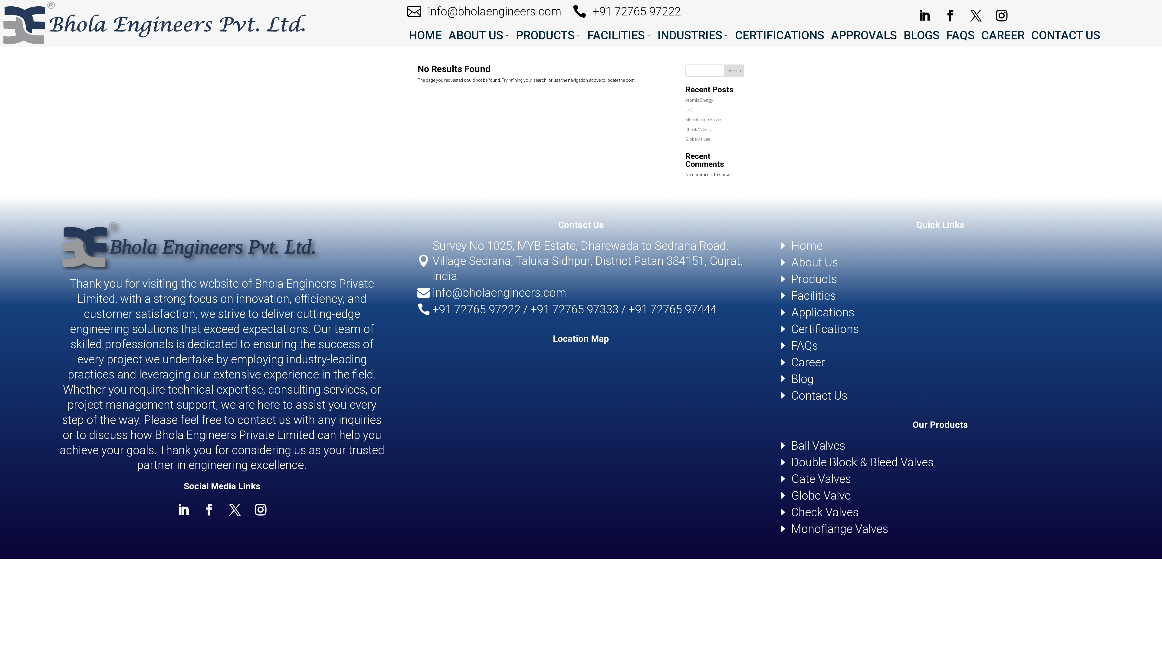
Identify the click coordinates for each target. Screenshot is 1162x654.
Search (734, 70)
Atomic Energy (699, 100)
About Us (475, 36)
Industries (690, 36)
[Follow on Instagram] (1001, 15)
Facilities (616, 36)
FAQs (960, 36)
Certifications (779, 36)
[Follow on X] (975, 15)
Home (425, 36)
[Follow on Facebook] (950, 15)
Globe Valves (697, 139)
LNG (689, 109)
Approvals (864, 36)
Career (1003, 36)
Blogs (922, 36)
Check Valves (698, 129)
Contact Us (1065, 36)
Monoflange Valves (703, 119)
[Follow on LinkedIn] (924, 15)
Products (545, 36)
